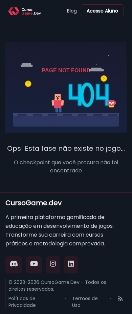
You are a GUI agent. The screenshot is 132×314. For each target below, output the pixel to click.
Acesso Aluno (102, 10)
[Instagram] (53, 264)
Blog (72, 10)
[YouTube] (34, 264)
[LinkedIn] (71, 264)
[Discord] (13, 264)
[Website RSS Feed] (120, 302)
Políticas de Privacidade (22, 302)
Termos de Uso (85, 302)
